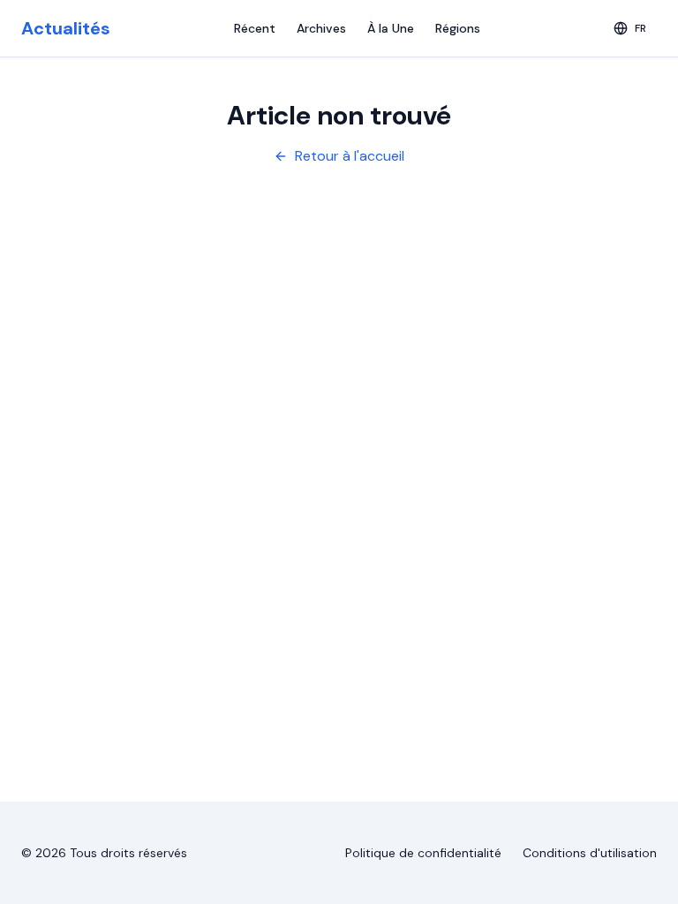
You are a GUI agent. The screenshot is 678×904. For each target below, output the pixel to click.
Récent (254, 28)
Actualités (65, 28)
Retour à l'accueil (349, 156)
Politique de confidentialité (423, 853)
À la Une (390, 28)
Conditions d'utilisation (590, 853)
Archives (321, 28)
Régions (457, 28)
